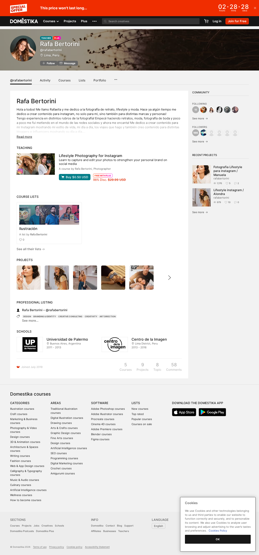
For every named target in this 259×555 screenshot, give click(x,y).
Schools (59, 525)
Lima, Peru (51, 55)
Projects (70, 21)
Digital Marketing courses (67, 463)
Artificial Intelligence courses (28, 490)
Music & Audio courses (24, 479)
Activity (45, 80)
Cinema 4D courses (103, 424)
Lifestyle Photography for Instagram (90, 156)
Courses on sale (142, 424)
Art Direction (108, 316)
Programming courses (64, 458)
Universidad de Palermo (67, 339)
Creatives (47, 525)
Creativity (91, 316)
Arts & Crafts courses (64, 428)
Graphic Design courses (66, 433)
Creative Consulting (70, 316)
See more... (30, 320)
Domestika (97, 525)
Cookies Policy (218, 530)
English (158, 526)
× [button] (255, 7)
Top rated (138, 414)
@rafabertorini (21, 80)
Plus (84, 21)
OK (218, 539)
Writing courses (20, 455)
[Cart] (206, 21)
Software (99, 403)
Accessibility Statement (97, 547)
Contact (110, 525)
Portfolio (99, 80)
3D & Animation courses (25, 441)
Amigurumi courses (63, 473)
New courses (140, 408)
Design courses (20, 436)
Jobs (36, 525)
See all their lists (29, 249)
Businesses (109, 531)
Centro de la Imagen (149, 339)
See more (200, 118)
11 (195, 109)
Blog (119, 525)
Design (27, 316)
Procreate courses (102, 419)
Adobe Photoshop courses (108, 408)
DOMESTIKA (24, 21)
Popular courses (142, 419)
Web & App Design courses (27, 466)
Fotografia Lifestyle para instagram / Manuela (227, 171)
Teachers (123, 531)
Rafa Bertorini (38, 234)
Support (128, 525)
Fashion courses (20, 460)
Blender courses (101, 434)
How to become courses (25, 500)
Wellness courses (21, 495)
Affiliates (96, 531)
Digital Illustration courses (67, 417)
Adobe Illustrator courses (107, 414)
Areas (56, 403)
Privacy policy (56, 547)
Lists (82, 80)
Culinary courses (20, 485)
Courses (64, 80)
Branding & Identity (44, 316)
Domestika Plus (45, 531)
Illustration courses (22, 408)
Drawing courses (61, 422)
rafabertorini (221, 178)
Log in (217, 21)
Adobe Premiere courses (106, 429)
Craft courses (18, 414)
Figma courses (100, 439)
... (115, 78)
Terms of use (40, 547)
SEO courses (59, 453)
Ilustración (28, 228)
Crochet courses (61, 468)
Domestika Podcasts (22, 531)
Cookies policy (74, 547)
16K (195, 132)
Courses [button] (49, 21)
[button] (94, 21)
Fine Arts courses (62, 438)
